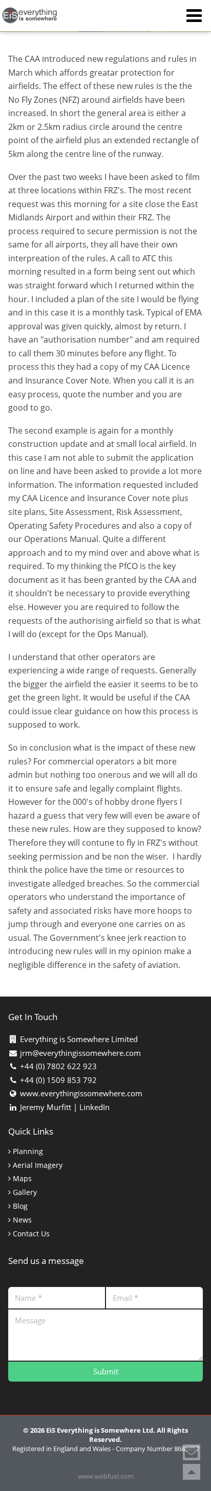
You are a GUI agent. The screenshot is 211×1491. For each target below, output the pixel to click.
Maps (21, 1178)
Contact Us (30, 1234)
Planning (27, 1151)
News (21, 1220)
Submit (105, 1371)
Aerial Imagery (36, 1165)
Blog (19, 1206)
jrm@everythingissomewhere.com (80, 1053)
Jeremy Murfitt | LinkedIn (65, 1107)
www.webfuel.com (106, 1476)
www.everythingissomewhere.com (81, 1093)
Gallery (24, 1192)
